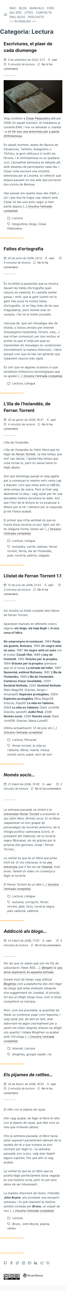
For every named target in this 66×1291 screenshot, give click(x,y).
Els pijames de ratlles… (28, 1074)
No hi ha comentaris (48, 788)
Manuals (37, 8)
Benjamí (48, 967)
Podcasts (36, 17)
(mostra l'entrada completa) (42, 376)
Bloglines (10, 984)
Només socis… (19, 774)
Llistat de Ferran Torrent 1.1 (33, 575)
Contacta (44, 12)
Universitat (11, 814)
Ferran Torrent (25, 454)
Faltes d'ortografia (23, 248)
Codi (50, 8)
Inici (13, 8)
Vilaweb (46, 867)
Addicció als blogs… (25, 931)
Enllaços (17, 17)
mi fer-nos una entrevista (25, 131)
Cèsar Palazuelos (38, 118)
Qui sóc (16, 12)
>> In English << (23, 21)
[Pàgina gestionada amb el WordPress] (33, 1278)
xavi (54, 59)
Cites (29, 12)
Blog (23, 8)
